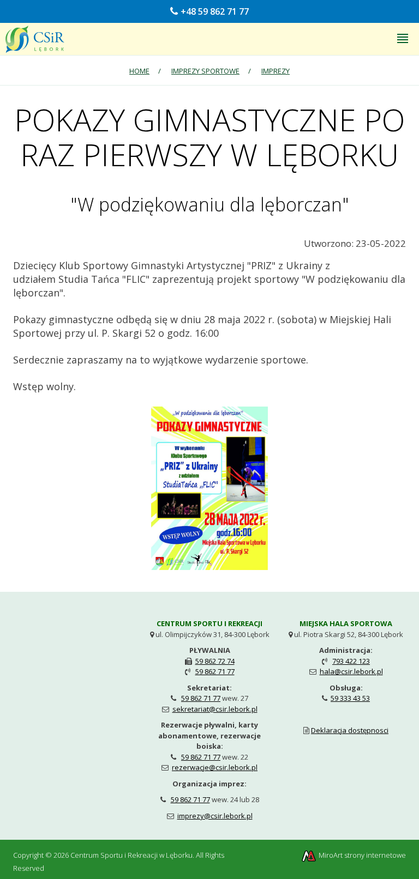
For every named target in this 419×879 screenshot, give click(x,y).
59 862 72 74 (215, 661)
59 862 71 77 (215, 671)
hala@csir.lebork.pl (351, 671)
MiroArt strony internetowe (361, 855)
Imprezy (275, 71)
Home (139, 71)
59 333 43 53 (350, 698)
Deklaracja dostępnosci (349, 730)
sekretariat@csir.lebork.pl (215, 709)
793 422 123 (351, 661)
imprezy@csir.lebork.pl (215, 816)
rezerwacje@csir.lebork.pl (215, 767)
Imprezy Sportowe (205, 71)
